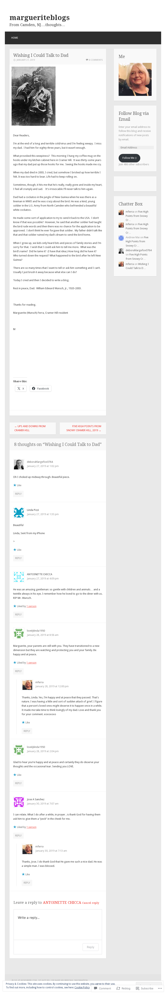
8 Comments (96, 60)
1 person (31, 606)
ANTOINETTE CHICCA (62, 902)
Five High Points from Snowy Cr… (137, 216)
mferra (39, 682)
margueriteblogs (40, 18)
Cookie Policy (82, 987)
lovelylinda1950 (36, 630)
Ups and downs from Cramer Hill (30, 428)
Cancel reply (90, 902)
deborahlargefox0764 (40, 461)
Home (14, 37)
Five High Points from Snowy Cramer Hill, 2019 (83, 428)
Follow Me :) (129, 157)
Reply (18, 493)
